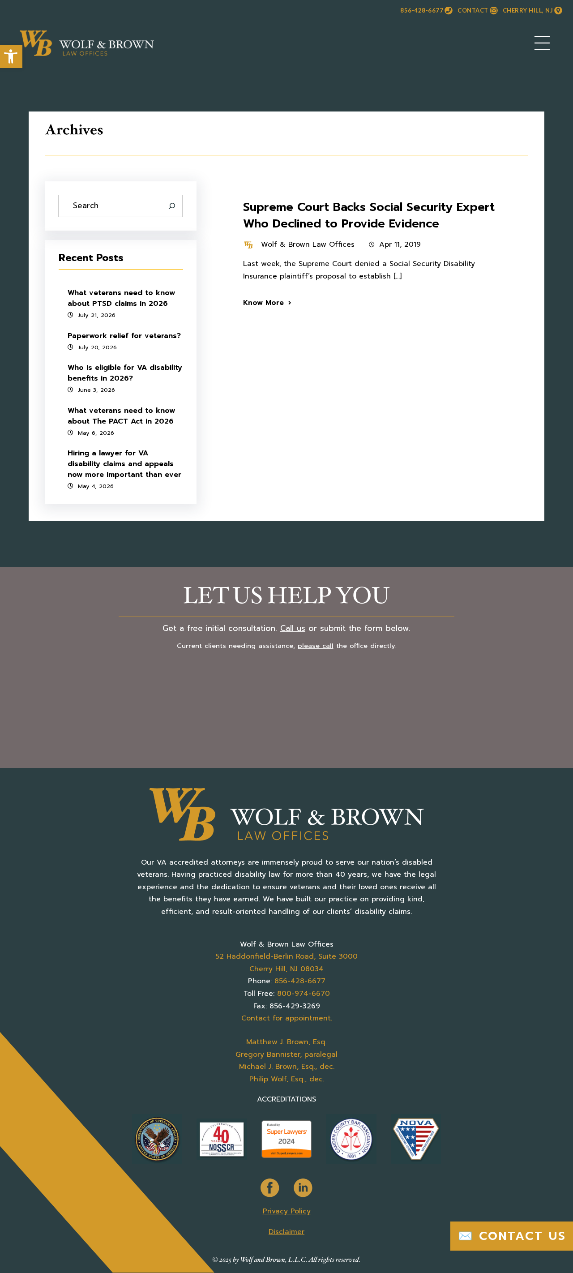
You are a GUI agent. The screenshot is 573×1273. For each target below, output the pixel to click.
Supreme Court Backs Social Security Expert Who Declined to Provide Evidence (369, 215)
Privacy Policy (287, 1211)
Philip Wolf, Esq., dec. (286, 1079)
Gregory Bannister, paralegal (286, 1054)
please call (316, 646)
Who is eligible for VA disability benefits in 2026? (125, 373)
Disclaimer (286, 1231)
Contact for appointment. (286, 1018)
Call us (292, 628)
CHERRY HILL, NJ (528, 10)
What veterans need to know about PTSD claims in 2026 (121, 298)
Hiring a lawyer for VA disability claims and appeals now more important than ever (124, 464)
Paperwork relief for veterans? (124, 335)
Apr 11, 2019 (400, 244)
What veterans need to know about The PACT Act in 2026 (121, 416)
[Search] (172, 206)
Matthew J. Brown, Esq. (286, 1042)
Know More (263, 302)
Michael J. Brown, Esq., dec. (286, 1066)
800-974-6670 (303, 993)
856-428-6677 (421, 10)
